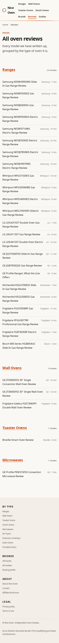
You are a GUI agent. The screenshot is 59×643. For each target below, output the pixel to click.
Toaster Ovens (25, 10)
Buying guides (8, 569)
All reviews (7, 565)
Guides (42, 16)
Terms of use (8, 611)
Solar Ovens (7, 542)
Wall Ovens (34, 4)
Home (5, 24)
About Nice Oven (10, 583)
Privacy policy (8, 606)
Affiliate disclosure (10, 592)
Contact (6, 588)
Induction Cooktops (11, 538)
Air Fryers (6, 533)
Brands (22, 16)
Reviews (32, 16)
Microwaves (12, 460)
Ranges (22, 4)
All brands (6, 561)
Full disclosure (8, 634)
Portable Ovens (9, 547)
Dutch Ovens (42, 10)
